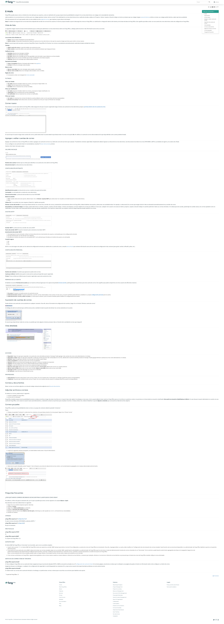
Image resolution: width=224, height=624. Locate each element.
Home (217, 2)
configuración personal (97, 294)
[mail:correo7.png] (28, 288)
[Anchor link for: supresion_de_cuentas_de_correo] (32, 300)
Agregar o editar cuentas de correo (210, 19)
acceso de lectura (145, 17)
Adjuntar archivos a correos (210, 28)
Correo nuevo (207, 17)
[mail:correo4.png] (28, 179)
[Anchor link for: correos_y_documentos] (25, 383)
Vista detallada (207, 25)
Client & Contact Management (119, 597)
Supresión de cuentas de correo (209, 22)
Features (61, 591)
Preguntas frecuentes (209, 32)
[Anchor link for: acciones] (12, 352)
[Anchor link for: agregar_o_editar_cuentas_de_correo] (35, 138)
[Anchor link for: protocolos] (14, 528)
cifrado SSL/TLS (22, 519)
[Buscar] (209, 2)
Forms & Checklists (117, 607)
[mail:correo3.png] (28, 156)
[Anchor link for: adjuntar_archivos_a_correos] (29, 390)
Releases (61, 599)
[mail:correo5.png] (28, 220)
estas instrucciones (45, 144)
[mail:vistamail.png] (28, 339)
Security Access (116, 614)
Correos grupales (208, 30)
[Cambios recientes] (210, 7)
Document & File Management (120, 593)
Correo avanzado (30, 75)
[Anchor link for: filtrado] (12, 78)
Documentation (62, 601)
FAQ (60, 603)
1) (35, 520)
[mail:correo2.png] (25, 120)
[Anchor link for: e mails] (14, 11)
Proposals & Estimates (118, 595)
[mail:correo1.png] (28, 33)
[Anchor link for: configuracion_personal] (23, 249)
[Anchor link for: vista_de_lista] (16, 25)
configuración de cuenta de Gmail (84, 564)
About (60, 589)
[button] (214, 2)
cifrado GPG (21, 523)
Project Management (117, 586)
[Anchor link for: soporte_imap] (15, 541)
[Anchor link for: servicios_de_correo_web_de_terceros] (31, 558)
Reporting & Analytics (117, 584)
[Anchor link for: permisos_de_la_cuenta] (21, 279)
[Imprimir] (214, 7)
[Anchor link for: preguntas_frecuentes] (24, 493)
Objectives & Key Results (118, 609)
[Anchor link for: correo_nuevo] (17, 103)
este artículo (70, 246)
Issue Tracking (116, 611)
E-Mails (205, 13)
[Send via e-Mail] (212, 7)
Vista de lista (207, 15)
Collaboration (116, 601)
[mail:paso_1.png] (28, 431)
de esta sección (62, 282)
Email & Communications (118, 605)
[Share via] (208, 7)
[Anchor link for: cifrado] (11, 515)
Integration (115, 616)
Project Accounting (117, 589)
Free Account (62, 597)
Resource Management (118, 591)
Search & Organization (118, 599)
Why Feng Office (63, 586)
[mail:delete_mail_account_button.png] (8, 305)
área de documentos (55, 386)
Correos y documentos (209, 26)
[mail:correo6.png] (28, 261)
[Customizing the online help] (217, 7)
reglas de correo (45, 19)
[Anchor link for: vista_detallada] (18, 325)
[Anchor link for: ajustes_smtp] (15, 211)
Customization (116, 603)
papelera (38, 63)
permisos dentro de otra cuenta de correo (94, 106)
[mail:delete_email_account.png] (13, 315)
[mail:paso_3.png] (25, 478)
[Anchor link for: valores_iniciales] (17, 149)
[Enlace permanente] (216, 7)
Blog (60, 605)
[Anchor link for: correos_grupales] (20, 404)
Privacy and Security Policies (173, 584)
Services (61, 593)
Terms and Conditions (171, 586)
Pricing (60, 595)
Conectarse (216, 575)
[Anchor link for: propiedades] (14, 374)
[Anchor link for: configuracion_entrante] (23, 168)
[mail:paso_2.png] (15, 458)
